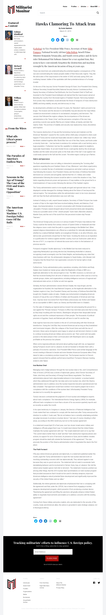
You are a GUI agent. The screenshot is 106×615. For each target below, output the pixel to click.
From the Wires (44, 583)
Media (25, 594)
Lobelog (37, 48)
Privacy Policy (60, 588)
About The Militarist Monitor (61, 584)
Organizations (27, 591)
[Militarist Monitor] (20, 8)
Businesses (26, 597)
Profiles (74, 6)
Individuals (26, 583)
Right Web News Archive (44, 587)
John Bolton (71, 52)
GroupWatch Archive (27, 601)
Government (26, 585)
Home (65, 6)
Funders (25, 588)
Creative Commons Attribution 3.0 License (73, 608)
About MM (93, 6)
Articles (83, 6)
